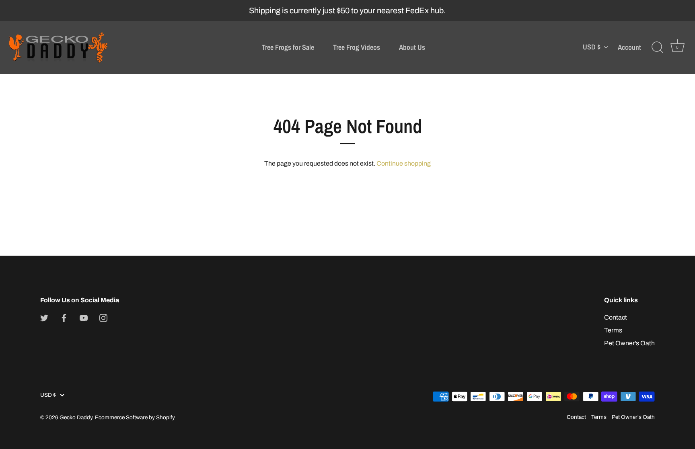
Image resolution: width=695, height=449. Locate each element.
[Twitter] (44, 317)
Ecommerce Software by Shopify (135, 417)
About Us (412, 47)
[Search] (657, 47)
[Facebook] (64, 317)
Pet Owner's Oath (629, 343)
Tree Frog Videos (356, 47)
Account (629, 47)
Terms (613, 330)
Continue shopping (403, 163)
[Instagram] (103, 317)
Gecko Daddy (76, 417)
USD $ (591, 47)
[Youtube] (84, 317)
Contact (615, 317)
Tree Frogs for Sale (288, 47)
